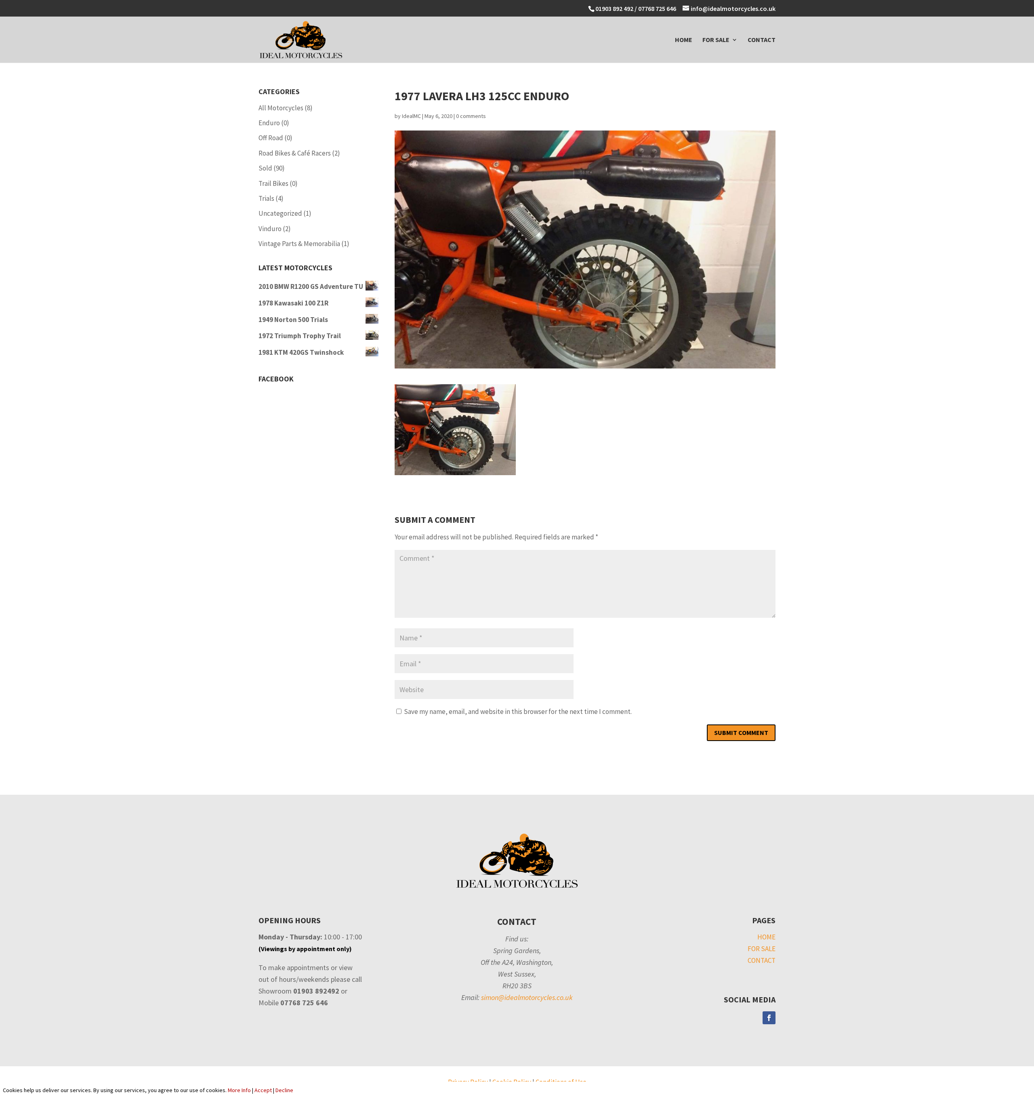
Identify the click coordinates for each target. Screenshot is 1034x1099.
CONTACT (762, 40)
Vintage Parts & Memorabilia (299, 243)
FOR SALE (715, 40)
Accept (263, 1090)
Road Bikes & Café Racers (294, 153)
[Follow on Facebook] (769, 1017)
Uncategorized (280, 213)
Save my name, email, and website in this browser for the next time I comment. (518, 711)
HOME (683, 40)
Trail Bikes (273, 183)
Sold (265, 168)
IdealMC (411, 116)
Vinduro (270, 228)
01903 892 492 (614, 8)
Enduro (269, 122)
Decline (284, 1090)
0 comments (471, 116)
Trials (266, 198)
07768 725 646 (657, 8)
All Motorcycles (280, 107)
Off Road (270, 137)
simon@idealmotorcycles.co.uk (527, 997)
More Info (239, 1090)
